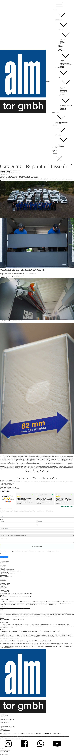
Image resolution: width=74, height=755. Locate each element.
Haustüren (60, 43)
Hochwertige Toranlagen (43, 733)
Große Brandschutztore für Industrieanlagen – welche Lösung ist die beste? (15, 596)
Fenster (59, 49)
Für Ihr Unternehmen (60, 67)
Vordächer (62, 60)
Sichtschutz (33, 733)
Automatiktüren (63, 108)
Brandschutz (56, 112)
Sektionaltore (62, 39)
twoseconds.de (7, 730)
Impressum (2, 750)
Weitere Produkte (61, 50)
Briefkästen (62, 62)
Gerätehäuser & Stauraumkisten (66, 64)
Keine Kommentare (4, 599)
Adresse (1, 519)
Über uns (55, 150)
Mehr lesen (2, 606)
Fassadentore (60, 46)
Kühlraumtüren (63, 109)
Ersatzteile (58, 733)
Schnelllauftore (63, 92)
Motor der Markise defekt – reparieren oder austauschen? (12, 619)
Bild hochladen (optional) (37, 546)
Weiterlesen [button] (19, 503)
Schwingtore (62, 42)
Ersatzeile (62, 66)
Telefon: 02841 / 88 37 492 (5, 570)
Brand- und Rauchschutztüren (66, 105)
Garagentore (60, 29)
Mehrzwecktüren (63, 106)
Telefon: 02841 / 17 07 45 (5, 591)
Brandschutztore (63, 90)
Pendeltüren (62, 111)
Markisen (59, 48)
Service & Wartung (52, 733)
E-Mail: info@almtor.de (16, 570)
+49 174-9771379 (3, 575)
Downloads (20, 738)
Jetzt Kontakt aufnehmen (5, 171)
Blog (15, 738)
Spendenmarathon (10, 738)
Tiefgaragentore (63, 91)
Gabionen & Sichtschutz (65, 63)
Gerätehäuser (15, 733)
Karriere (55, 151)
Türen (59, 95)
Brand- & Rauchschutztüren (39, 736)
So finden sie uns (3, 174)
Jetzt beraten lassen (4, 274)
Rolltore (61, 41)
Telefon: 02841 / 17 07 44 (5, 584)
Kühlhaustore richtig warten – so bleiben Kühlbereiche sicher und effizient (15, 608)
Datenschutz (7, 750)
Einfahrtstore (62, 94)
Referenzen (55, 148)
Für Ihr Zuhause (59, 19)
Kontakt (55, 153)
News (17, 738)
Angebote (55, 147)
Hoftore (59, 45)
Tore (59, 77)
